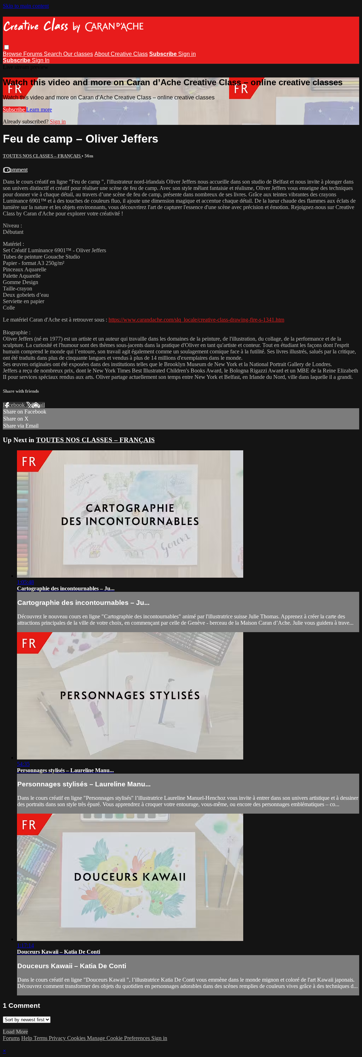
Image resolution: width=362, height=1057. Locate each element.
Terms (41, 1038)
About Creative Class (121, 54)
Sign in (187, 54)
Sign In (40, 60)
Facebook (14, 405)
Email (38, 405)
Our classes (78, 54)
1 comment (15, 170)
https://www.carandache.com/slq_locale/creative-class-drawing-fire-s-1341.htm (196, 320)
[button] (6, 47)
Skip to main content (26, 6)
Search (53, 54)
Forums (33, 54)
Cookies (77, 1038)
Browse (13, 54)
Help (27, 1038)
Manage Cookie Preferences (119, 1038)
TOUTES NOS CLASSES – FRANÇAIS (42, 155)
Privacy (58, 1038)
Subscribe (14, 109)
